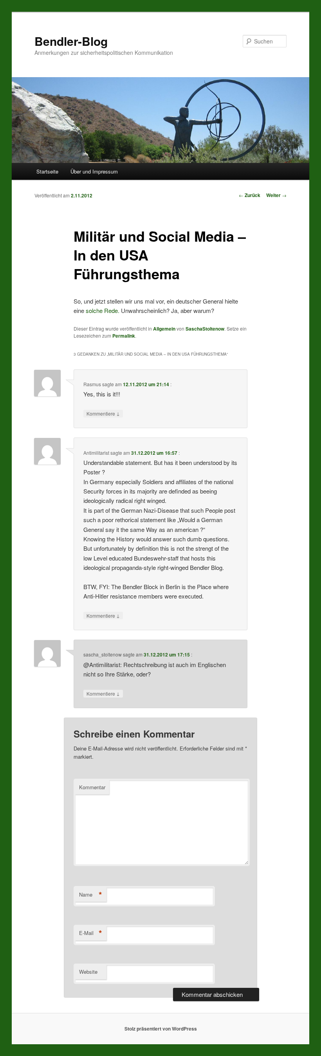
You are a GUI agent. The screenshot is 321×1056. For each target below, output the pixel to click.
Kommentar (92, 787)
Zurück (249, 195)
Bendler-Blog (71, 41)
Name (90, 894)
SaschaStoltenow (205, 328)
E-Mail (90, 933)
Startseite (47, 171)
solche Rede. (102, 310)
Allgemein (164, 328)
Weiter (276, 195)
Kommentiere (103, 413)
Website (88, 971)
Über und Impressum (94, 171)
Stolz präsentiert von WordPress (160, 1028)
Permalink (123, 335)
